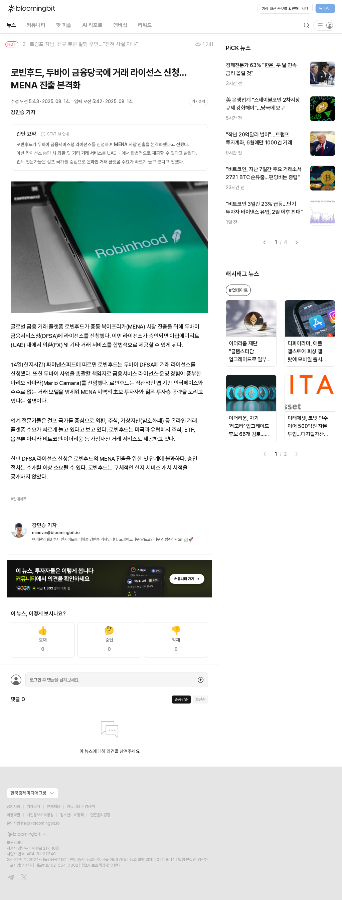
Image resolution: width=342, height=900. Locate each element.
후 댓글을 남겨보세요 (54, 680)
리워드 (145, 25)
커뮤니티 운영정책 (81, 806)
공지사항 (13, 806)
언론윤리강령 (100, 815)
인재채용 (53, 806)
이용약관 (13, 815)
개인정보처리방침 (40, 815)
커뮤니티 (36, 25)
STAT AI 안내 (58, 134)
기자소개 (33, 806)
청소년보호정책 (71, 815)
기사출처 (198, 101)
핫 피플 (63, 25)
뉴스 (11, 25)
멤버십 (120, 25)
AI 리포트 (92, 25)
